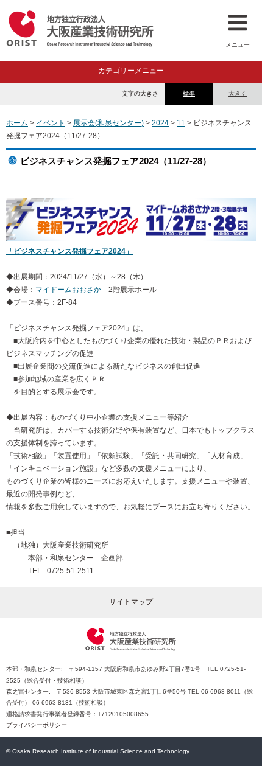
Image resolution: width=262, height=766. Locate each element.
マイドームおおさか (68, 289)
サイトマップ (131, 601)
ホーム (17, 123)
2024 (160, 123)
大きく (237, 93)
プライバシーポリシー (36, 725)
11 (181, 123)
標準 (189, 93)
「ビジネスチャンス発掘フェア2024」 (69, 251)
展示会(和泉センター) (108, 123)
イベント (50, 123)
